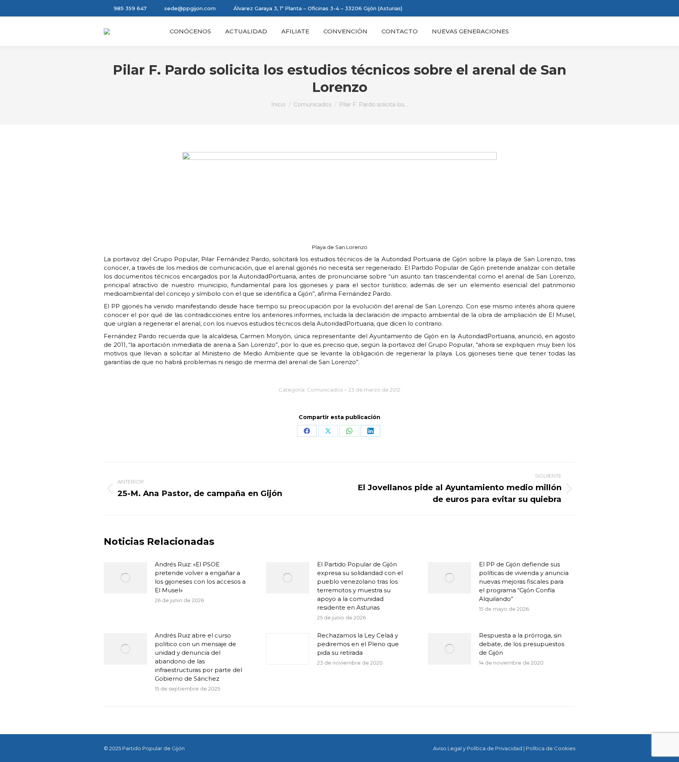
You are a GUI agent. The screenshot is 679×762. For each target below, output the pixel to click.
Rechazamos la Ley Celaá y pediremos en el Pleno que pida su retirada (358, 644)
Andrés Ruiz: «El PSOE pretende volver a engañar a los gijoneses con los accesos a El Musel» (200, 577)
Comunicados (325, 389)
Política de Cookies (550, 748)
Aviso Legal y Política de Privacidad (477, 748)
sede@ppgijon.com (190, 8)
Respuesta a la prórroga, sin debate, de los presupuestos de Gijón (521, 644)
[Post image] (125, 577)
